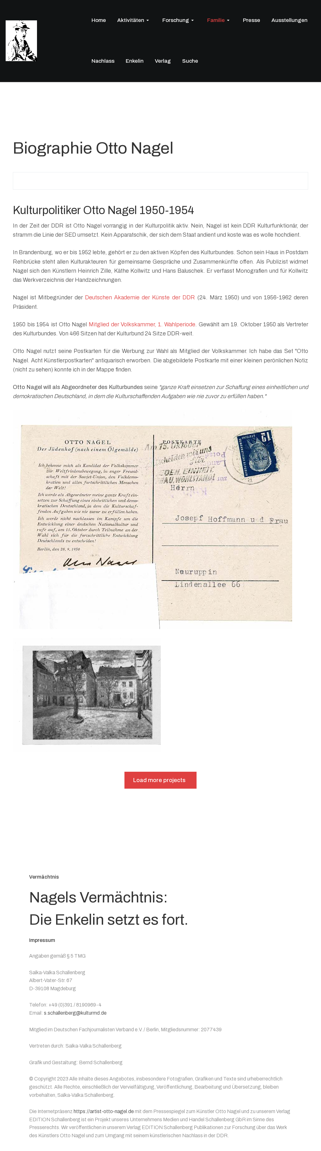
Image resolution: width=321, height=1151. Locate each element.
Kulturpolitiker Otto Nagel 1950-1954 (103, 210)
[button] (134, 20)
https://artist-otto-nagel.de (104, 1111)
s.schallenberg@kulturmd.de (75, 1013)
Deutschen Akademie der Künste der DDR (140, 297)
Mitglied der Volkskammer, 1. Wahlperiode (142, 324)
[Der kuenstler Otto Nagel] (21, 40)
